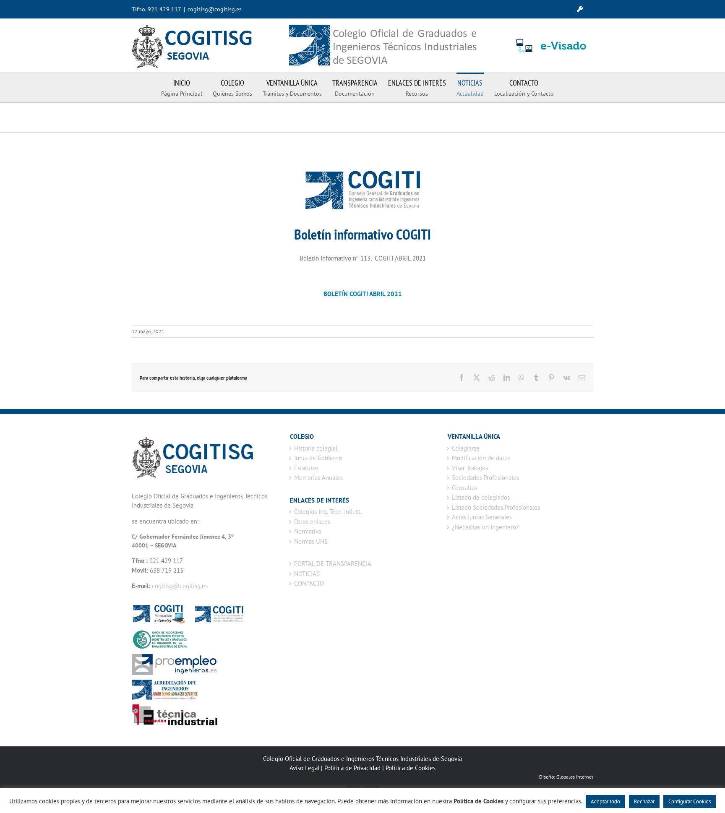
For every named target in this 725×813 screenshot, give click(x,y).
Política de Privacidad (352, 768)
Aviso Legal (304, 768)
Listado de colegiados (481, 497)
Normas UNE (311, 541)
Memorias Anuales (318, 478)
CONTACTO (309, 583)
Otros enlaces (312, 522)
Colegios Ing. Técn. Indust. (328, 512)
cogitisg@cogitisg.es (215, 9)
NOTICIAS (307, 574)
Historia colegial (315, 448)
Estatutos (306, 468)
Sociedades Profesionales (485, 478)
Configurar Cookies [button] (689, 801)
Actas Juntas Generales (482, 517)
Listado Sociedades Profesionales (496, 507)
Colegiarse (466, 448)
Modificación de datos (481, 458)
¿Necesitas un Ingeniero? (485, 527)
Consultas (464, 488)
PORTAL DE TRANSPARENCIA (332, 564)
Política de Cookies (411, 768)
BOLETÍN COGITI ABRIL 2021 (362, 294)
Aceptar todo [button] (605, 801)
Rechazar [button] (644, 801)
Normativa (307, 531)
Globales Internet (574, 777)
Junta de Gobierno (318, 458)
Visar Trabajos (470, 468)
